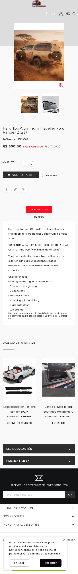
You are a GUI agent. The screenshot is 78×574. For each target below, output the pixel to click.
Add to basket (20, 175)
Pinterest (23, 189)
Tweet (14, 189)
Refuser (19, 563)
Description (39, 209)
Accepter (51, 563)
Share (6, 189)
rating (39, 217)
